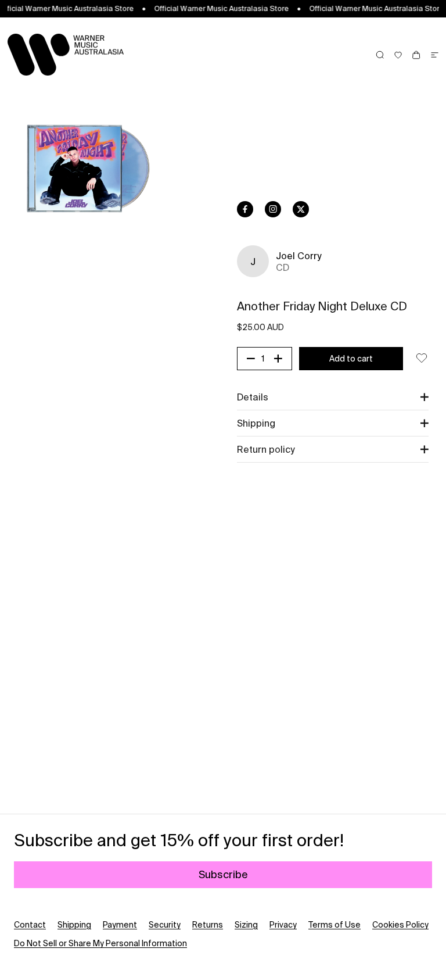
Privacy (283, 924)
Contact (30, 924)
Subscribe (223, 874)
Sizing (246, 924)
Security (165, 924)
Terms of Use (334, 924)
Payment (120, 924)
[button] (333, 397)
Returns (207, 924)
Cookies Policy (400, 924)
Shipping (74, 924)
